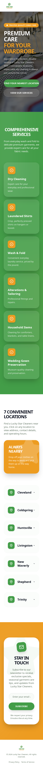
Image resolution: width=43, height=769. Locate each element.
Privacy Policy (14, 762)
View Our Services (21, 92)
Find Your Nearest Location (21, 83)
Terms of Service (27, 762)
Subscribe (21, 706)
